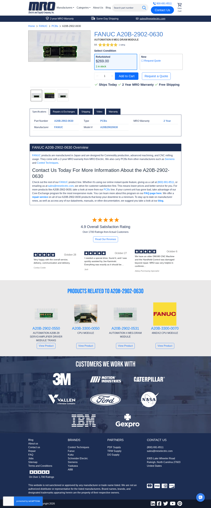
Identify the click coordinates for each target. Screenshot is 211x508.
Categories (83, 7)
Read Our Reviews (105, 239)
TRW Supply (114, 451)
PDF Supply (114, 447)
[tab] (39, 112)
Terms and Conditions (40, 466)
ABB (70, 469)
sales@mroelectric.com (61, 186)
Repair (32, 451)
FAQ (30, 454)
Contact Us (162, 10)
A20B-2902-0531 (125, 328)
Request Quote (152, 60)
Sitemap (32, 462)
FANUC (43, 26)
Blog (108, 7)
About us (33, 443)
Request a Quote (156, 76)
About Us (98, 7)
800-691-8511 (164, 3)
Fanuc (71, 451)
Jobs (31, 458)
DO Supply (113, 454)
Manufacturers (64, 7)
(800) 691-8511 (165, 182)
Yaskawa (73, 466)
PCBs (55, 26)
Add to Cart (127, 76)
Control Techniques (47, 162)
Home (31, 26)
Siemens (170, 159)
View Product (46, 345)
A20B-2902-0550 (46, 328)
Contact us (34, 447)
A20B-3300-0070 (165, 328)
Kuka (71, 454)
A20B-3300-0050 (85, 328)
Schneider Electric (78, 458)
